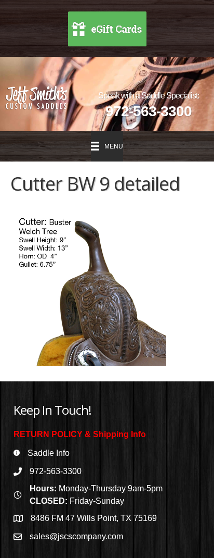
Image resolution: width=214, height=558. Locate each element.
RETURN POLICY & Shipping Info (80, 434)
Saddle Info (49, 453)
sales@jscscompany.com (76, 536)
